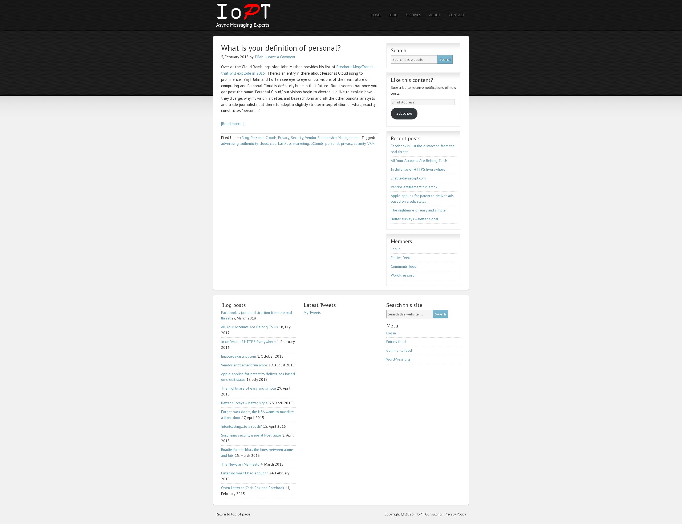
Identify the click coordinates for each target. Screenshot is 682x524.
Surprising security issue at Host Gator (251, 435)
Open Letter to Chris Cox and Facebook (252, 487)
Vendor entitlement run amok (414, 187)
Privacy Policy (455, 514)
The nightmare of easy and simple (418, 210)
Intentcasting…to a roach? (241, 426)
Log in (395, 248)
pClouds (317, 143)
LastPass (285, 143)
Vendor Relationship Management (332, 137)
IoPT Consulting (259, 15)
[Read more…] (232, 123)
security (360, 143)
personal (332, 143)
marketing (301, 143)
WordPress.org (403, 275)
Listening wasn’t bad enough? (244, 473)
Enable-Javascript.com (408, 178)
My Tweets (312, 312)
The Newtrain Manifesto (240, 464)
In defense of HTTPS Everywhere (418, 169)
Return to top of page (233, 514)
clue (273, 143)
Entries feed (400, 257)
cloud (263, 143)
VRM (371, 143)
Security (297, 137)
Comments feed (403, 266)
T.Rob (258, 56)
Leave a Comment (280, 56)
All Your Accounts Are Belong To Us (419, 160)
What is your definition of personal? (281, 47)
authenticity (249, 143)
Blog (245, 137)
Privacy (283, 137)
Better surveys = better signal (414, 219)
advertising (230, 143)
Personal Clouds (264, 137)
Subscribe (404, 113)
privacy (346, 143)
